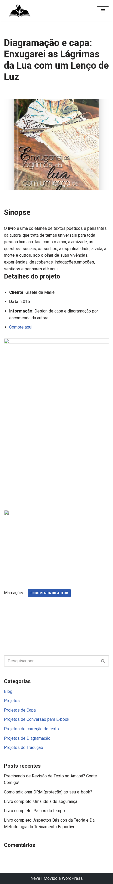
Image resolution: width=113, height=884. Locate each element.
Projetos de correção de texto (31, 728)
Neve (35, 878)
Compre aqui (20, 327)
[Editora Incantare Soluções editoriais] (19, 11)
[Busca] (103, 661)
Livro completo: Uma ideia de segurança (40, 801)
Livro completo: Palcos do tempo (34, 810)
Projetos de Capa (20, 710)
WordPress (72, 878)
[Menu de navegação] (103, 10)
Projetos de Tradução (23, 747)
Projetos (12, 700)
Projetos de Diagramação (27, 738)
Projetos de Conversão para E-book (36, 719)
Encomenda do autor (49, 593)
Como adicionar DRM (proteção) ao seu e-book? (48, 791)
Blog (8, 691)
